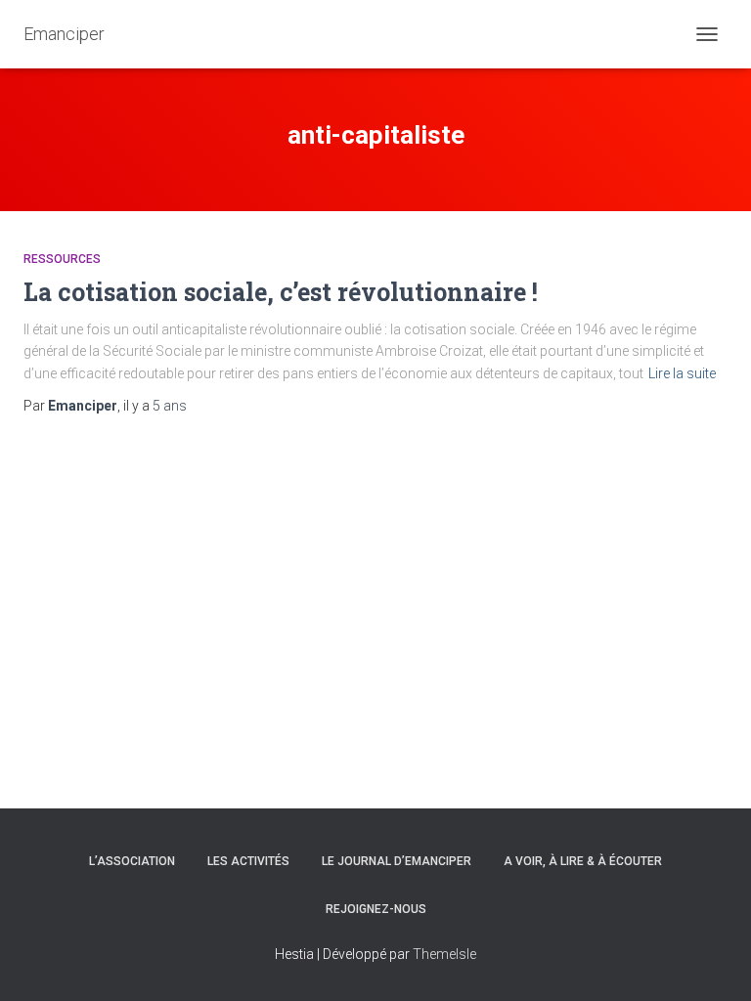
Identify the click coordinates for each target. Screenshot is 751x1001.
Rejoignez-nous (376, 909)
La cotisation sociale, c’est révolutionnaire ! (280, 292)
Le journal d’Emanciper (396, 861)
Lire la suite (682, 373)
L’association (132, 861)
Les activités (248, 861)
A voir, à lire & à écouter (583, 861)
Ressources (62, 259)
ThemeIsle (444, 954)
